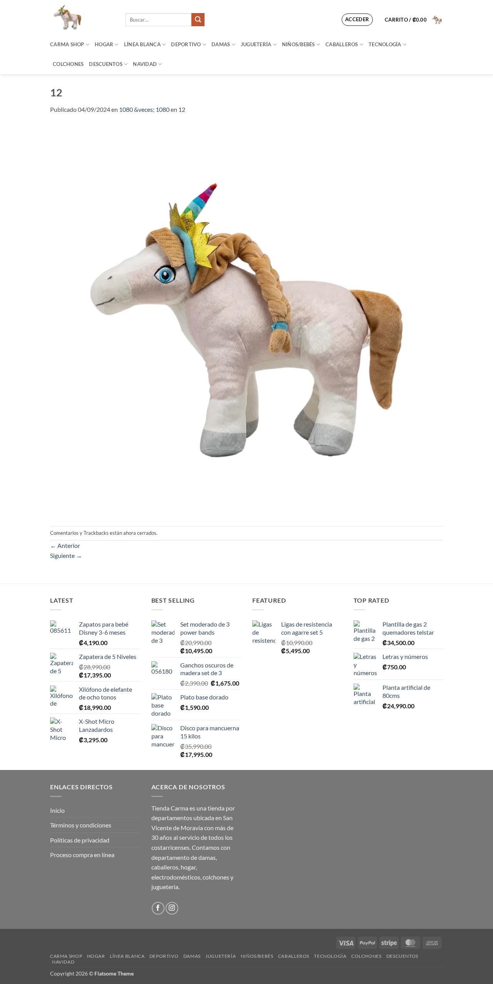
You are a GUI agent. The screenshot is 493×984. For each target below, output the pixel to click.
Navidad (145, 64)
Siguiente (66, 555)
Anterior (65, 545)
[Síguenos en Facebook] (158, 908)
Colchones (68, 64)
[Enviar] (198, 19)
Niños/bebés (298, 44)
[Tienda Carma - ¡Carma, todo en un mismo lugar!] (82, 17)
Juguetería (256, 44)
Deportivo (186, 44)
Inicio (57, 810)
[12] (246, 319)
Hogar (104, 44)
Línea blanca (142, 44)
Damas (220, 44)
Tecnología (385, 44)
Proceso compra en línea (82, 854)
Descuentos (105, 64)
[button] (357, 19)
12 (181, 109)
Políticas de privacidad (79, 840)
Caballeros (341, 44)
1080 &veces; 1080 (144, 109)
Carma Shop (67, 44)
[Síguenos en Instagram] (172, 908)
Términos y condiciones (80, 825)
